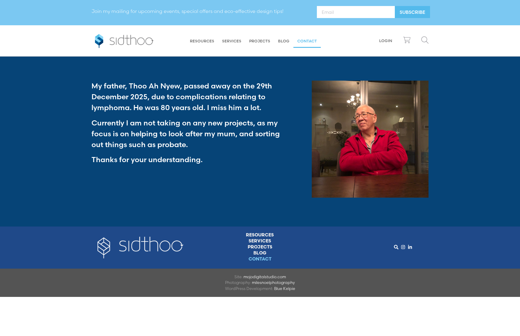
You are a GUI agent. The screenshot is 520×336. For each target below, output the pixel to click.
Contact (307, 41)
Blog (283, 41)
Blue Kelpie (284, 288)
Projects (259, 41)
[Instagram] (403, 247)
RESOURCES (202, 41)
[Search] (396, 247)
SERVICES (231, 41)
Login (385, 40)
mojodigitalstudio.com (264, 276)
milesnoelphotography (273, 282)
